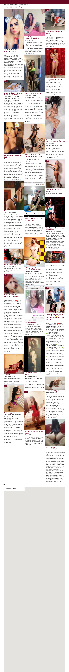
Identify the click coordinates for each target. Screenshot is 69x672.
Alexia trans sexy (30, 323)
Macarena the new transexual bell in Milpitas (12, 295)
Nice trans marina (10, 211)
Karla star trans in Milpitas (13, 264)
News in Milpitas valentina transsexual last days (13, 94)
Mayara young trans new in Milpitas (34, 432)
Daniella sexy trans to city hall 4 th (13, 156)
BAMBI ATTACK (7, 2)
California (20, 4)
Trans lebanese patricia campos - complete (12, 50)
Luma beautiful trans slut (54, 189)
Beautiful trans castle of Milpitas (33, 373)
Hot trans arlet (50, 447)
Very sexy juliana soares (12, 413)
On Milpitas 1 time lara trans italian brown (55, 228)
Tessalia (7, 374)
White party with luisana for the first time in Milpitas (34, 268)
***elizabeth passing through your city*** (32, 37)
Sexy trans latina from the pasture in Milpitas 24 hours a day (34, 156)
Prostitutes (6, 4)
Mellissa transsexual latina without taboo (34, 219)
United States (13, 4)
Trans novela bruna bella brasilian (54, 80)
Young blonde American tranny (54, 32)
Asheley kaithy (51, 264)
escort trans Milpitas (53, 391)
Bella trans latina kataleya (33, 93)
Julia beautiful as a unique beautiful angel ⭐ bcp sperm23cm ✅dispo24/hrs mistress (55, 316)
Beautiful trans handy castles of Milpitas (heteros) (55, 140)
